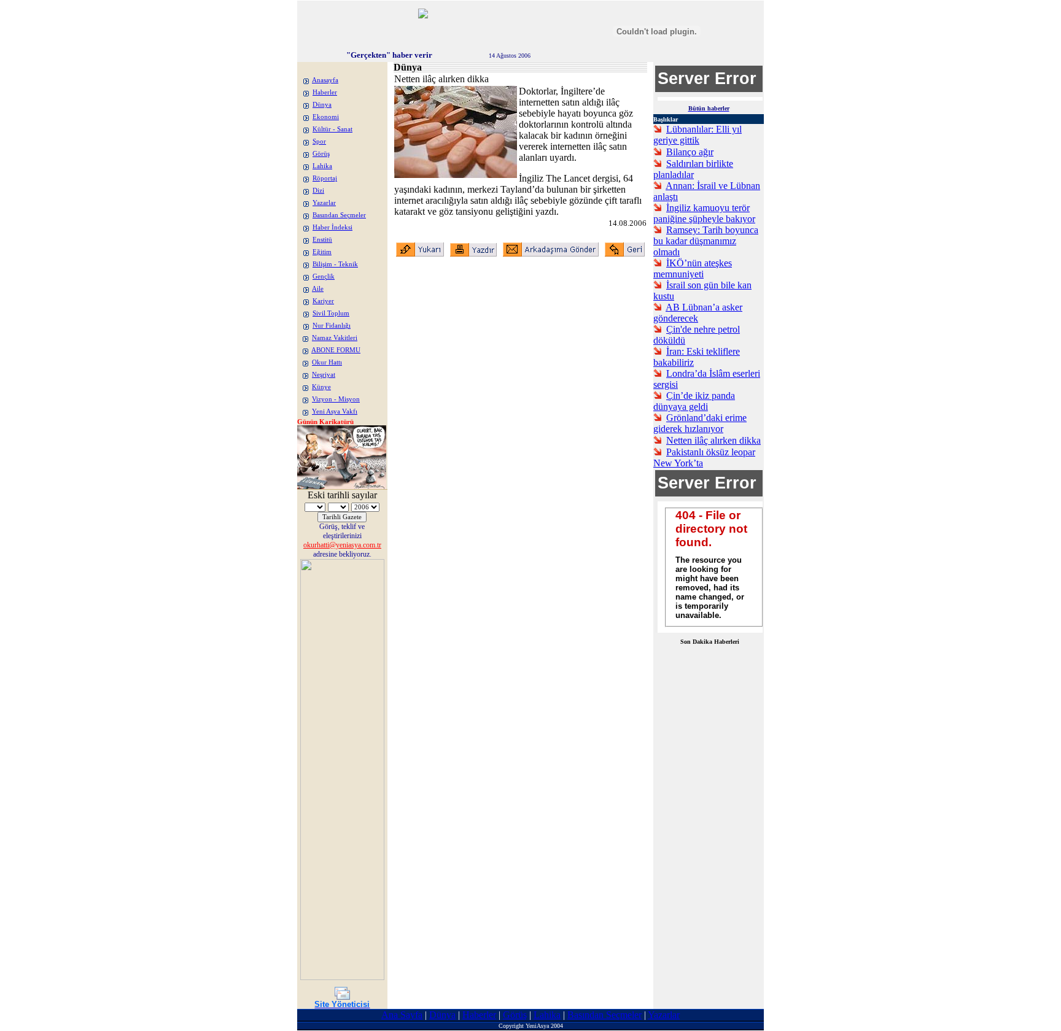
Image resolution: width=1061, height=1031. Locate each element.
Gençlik (324, 276)
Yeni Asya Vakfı (334, 411)
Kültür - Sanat (332, 129)
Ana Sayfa (401, 1015)
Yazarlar (324, 202)
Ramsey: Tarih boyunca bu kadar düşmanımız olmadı (705, 241)
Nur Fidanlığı (332, 325)
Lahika (322, 166)
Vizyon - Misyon (336, 399)
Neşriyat (323, 374)
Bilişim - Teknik (335, 264)
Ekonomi (326, 117)
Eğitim (322, 252)
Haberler (325, 92)
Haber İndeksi (332, 227)
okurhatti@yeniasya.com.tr (342, 545)
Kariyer (323, 301)
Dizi (318, 190)
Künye (321, 387)
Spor (319, 141)
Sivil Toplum (331, 313)
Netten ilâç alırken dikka (713, 440)
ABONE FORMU (335, 350)
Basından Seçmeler (339, 215)
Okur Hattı (327, 362)
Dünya (322, 104)
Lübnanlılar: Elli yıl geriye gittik (697, 134)
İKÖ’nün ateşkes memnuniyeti (692, 268)
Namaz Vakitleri (334, 337)
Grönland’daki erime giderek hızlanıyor (700, 423)
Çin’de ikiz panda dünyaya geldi (694, 401)
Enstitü (322, 239)
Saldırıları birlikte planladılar (693, 169)
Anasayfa (325, 80)
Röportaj (325, 178)
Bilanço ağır (689, 152)
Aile (318, 288)
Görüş (321, 153)
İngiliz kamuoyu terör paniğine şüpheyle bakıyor (704, 213)
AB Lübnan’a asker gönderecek (697, 312)
